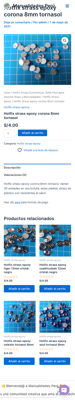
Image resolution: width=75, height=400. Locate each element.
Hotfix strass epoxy (16, 107)
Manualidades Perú (34, 5)
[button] (64, 40)
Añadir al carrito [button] (19, 288)
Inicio (7, 92)
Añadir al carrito (32, 133)
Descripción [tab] (12, 167)
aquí (17, 202)
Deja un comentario (17, 22)
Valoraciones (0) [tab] (15, 175)
